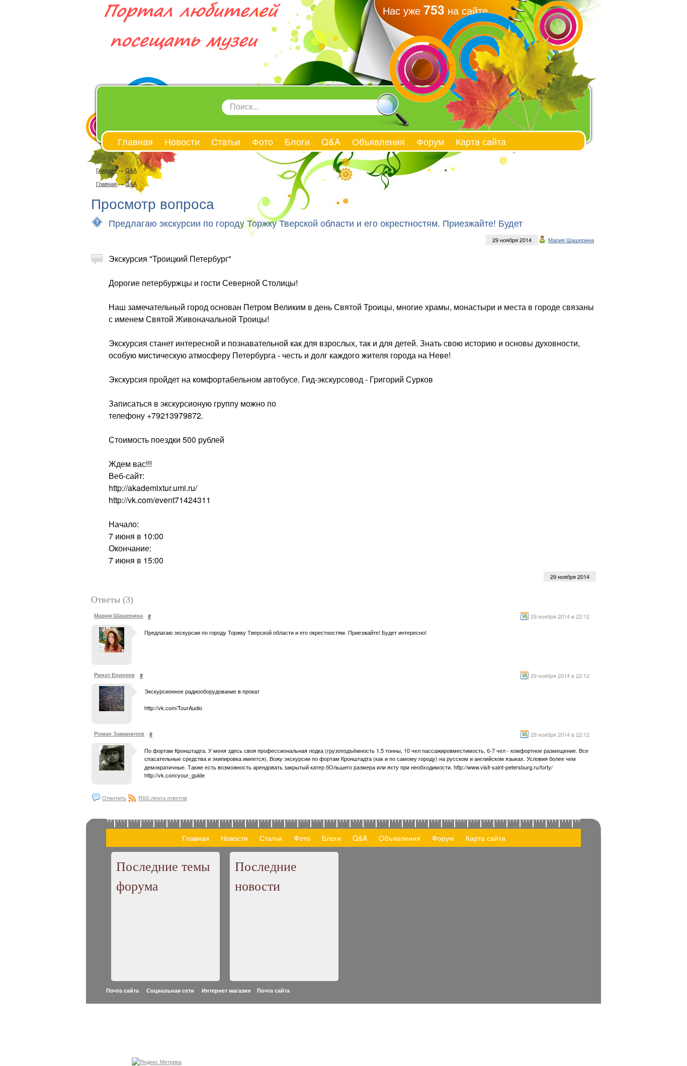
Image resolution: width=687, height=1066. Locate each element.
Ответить (114, 798)
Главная (106, 170)
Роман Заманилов (119, 733)
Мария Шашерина (571, 240)
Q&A (131, 170)
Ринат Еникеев (114, 675)
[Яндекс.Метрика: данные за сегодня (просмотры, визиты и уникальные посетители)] (157, 1061)
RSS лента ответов (162, 798)
